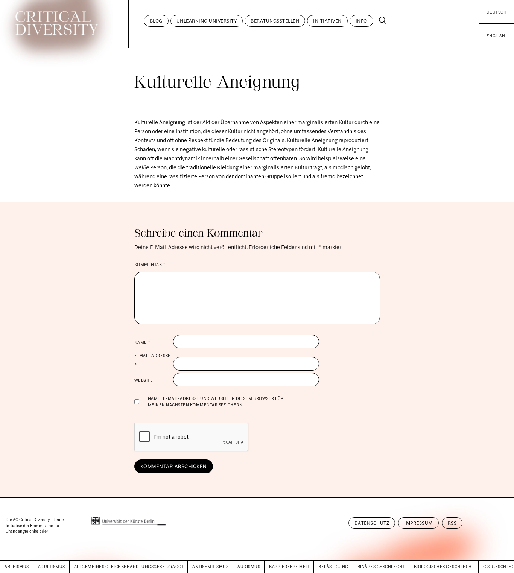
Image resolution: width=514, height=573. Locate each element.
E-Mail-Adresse (152, 359)
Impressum (418, 523)
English (496, 35)
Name (142, 342)
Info (361, 20)
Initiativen (327, 20)
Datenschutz (371, 523)
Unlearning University (206, 20)
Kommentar (150, 264)
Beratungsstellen (275, 20)
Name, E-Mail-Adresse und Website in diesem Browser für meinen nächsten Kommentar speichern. (216, 401)
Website (143, 380)
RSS (452, 523)
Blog (156, 20)
